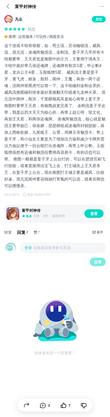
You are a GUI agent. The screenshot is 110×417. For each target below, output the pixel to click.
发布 (97, 261)
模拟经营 (58, 216)
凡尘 (18, 19)
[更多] (102, 6)
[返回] (8, 6)
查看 (94, 213)
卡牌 (36, 216)
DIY (46, 216)
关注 (99, 19)
